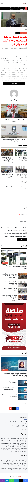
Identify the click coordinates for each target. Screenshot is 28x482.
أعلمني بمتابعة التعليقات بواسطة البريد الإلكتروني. (15, 233)
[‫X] (14, 408)
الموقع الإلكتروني (23, 221)
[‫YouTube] (10, 408)
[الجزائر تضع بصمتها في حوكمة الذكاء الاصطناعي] (21, 169)
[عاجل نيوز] (24, 3)
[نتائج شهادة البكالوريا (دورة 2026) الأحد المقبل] (21, 152)
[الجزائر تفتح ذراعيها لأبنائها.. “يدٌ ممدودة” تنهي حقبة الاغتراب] (22, 390)
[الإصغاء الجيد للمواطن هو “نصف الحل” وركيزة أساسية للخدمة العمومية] (22, 297)
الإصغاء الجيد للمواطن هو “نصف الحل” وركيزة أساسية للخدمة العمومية (9, 297)
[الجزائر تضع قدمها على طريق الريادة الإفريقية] (22, 383)
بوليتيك (19, 29)
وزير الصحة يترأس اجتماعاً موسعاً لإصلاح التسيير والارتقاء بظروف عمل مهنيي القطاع (9, 276)
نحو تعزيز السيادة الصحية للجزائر (9, 288)
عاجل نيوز (20, 476)
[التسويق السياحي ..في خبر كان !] (22, 397)
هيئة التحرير (22, 48)
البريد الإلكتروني (23, 214)
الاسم (25, 208)
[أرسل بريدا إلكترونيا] (19, 48)
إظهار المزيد (14, 83)
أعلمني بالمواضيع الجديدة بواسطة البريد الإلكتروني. (15, 236)
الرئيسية (24, 29)
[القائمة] (2, 4)
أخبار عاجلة (23, 33)
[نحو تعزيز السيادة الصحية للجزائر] (7, 169)
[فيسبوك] (26, 430)
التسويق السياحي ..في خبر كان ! (9, 394)
